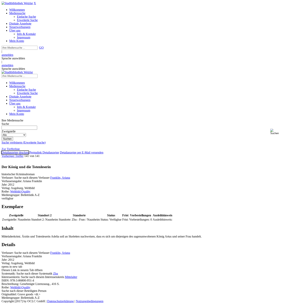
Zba (55, 273)
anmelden (7, 54)
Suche (5, 123)
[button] (275, 132)
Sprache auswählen (13, 58)
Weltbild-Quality (20, 191)
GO (41, 47)
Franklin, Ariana (60, 177)
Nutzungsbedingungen (89, 301)
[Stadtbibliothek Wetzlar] (17, 3)
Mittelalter (71, 277)
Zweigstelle (9, 131)
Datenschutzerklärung (60, 301)
